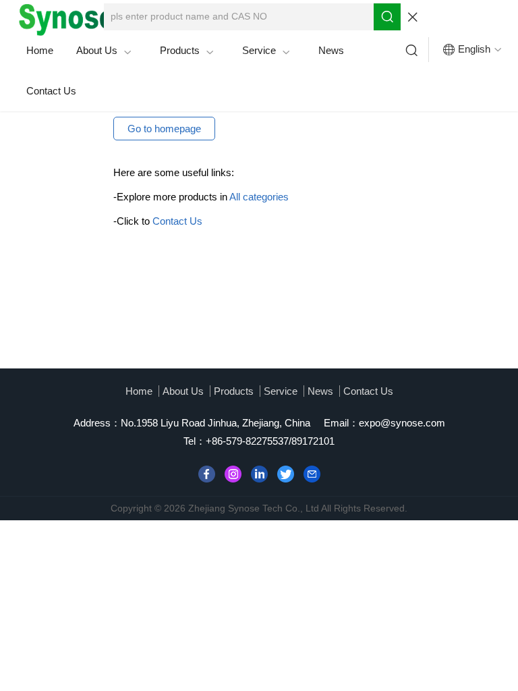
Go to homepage (164, 128)
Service (266, 51)
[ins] (233, 472)
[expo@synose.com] (312, 472)
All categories (259, 196)
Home (39, 50)
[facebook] (206, 472)
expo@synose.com (402, 423)
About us (104, 51)
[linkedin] (259, 472)
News (331, 50)
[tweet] (285, 472)
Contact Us (51, 90)
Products (187, 51)
